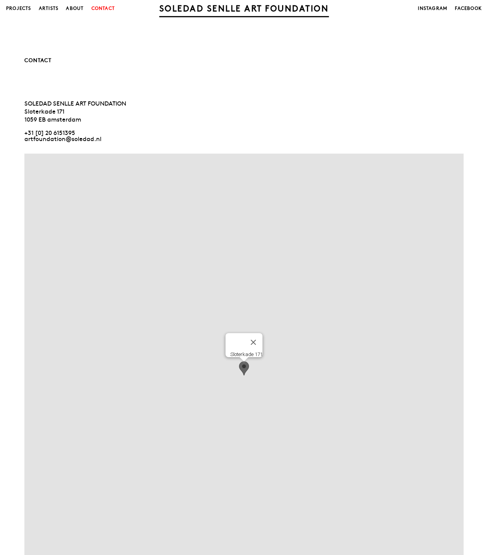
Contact (103, 8)
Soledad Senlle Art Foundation (244, 8)
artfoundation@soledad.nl (62, 138)
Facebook (468, 8)
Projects (18, 8)
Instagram (432, 8)
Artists (48, 8)
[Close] (253, 342)
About (74, 8)
